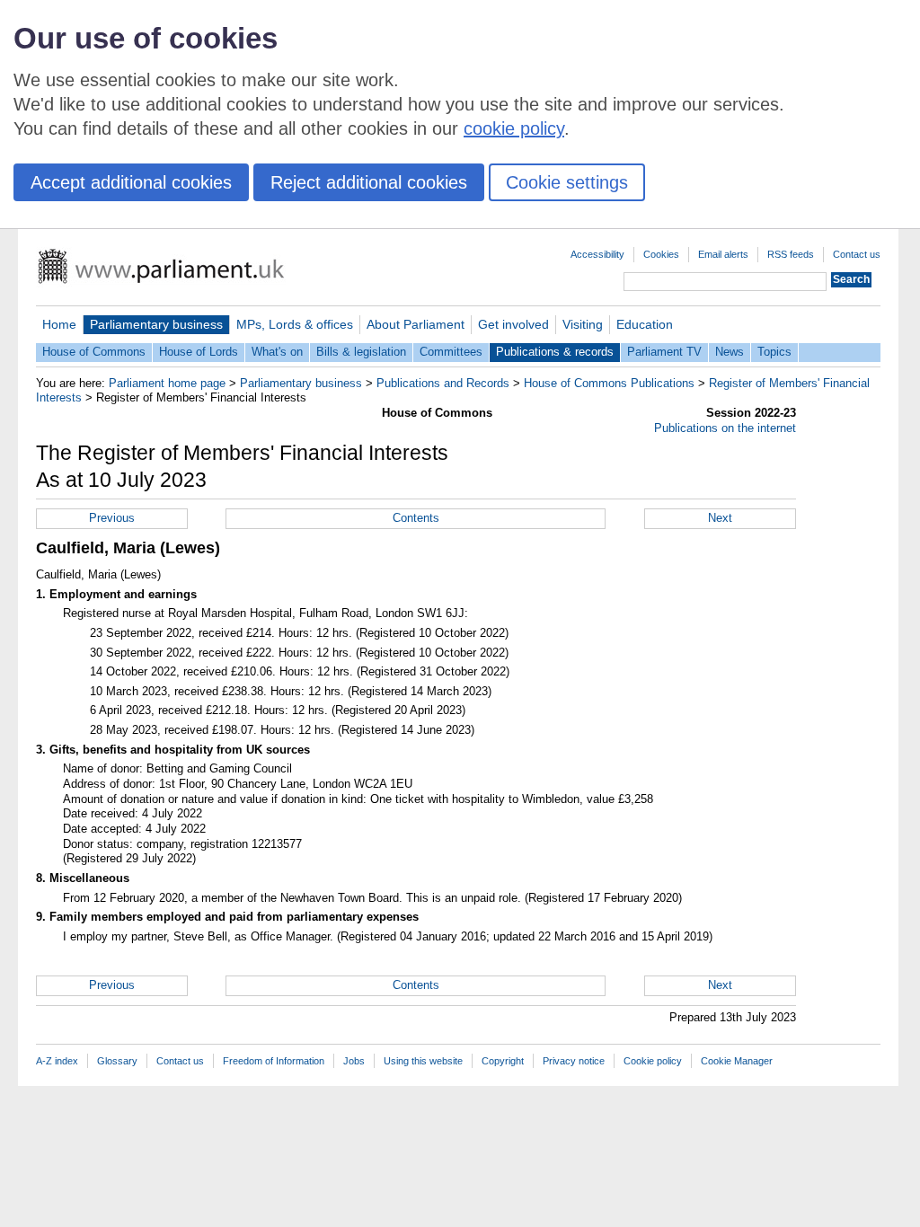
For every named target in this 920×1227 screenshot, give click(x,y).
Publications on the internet (725, 428)
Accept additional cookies (131, 182)
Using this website (423, 1060)
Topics (774, 351)
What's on (277, 351)
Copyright (503, 1060)
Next (720, 518)
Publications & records (555, 351)
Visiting (582, 324)
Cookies (661, 254)
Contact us (856, 254)
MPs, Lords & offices (294, 324)
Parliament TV (664, 351)
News (729, 351)
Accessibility (597, 254)
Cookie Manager (737, 1060)
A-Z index (57, 1060)
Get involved (513, 324)
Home (59, 324)
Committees (451, 351)
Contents (416, 518)
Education (644, 324)
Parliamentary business (156, 324)
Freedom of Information (273, 1060)
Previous (112, 518)
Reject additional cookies (368, 182)
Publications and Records (442, 383)
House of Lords (198, 351)
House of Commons (94, 351)
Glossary (117, 1060)
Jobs (354, 1060)
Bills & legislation (361, 351)
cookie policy (514, 128)
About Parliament (415, 324)
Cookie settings (567, 182)
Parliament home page (167, 383)
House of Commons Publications (609, 383)
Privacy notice (574, 1060)
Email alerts (723, 254)
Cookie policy (653, 1060)
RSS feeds (790, 254)
